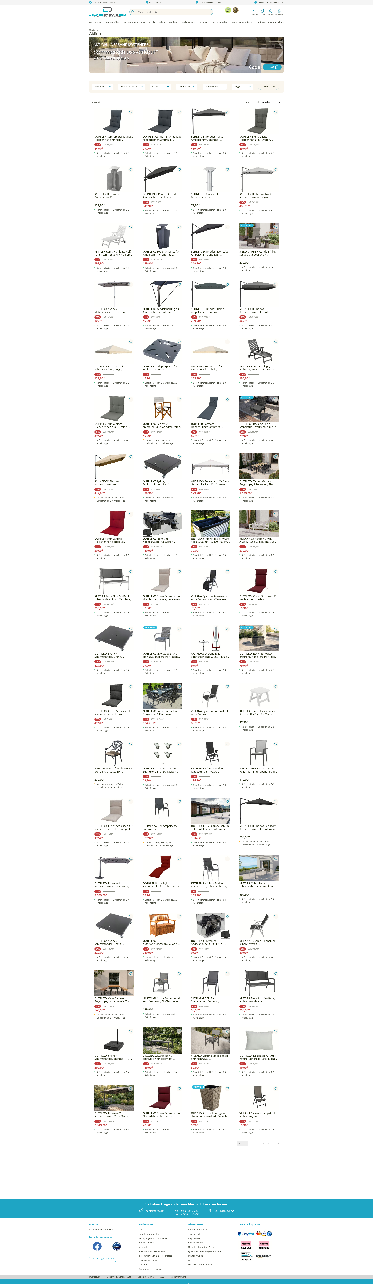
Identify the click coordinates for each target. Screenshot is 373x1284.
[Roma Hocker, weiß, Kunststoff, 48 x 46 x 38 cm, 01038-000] (259, 696)
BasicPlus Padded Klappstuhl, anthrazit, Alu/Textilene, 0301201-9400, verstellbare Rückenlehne (208, 770)
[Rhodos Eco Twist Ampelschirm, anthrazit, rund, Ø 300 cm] (259, 811)
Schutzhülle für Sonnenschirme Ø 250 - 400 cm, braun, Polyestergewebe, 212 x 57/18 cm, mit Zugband (210, 655)
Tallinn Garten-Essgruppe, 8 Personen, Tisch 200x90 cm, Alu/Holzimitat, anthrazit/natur (257, 483)
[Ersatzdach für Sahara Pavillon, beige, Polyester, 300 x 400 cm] (210, 351)
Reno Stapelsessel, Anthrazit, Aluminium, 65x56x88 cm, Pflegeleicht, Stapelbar (206, 1000)
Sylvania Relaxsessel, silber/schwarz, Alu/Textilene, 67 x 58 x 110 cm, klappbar (209, 598)
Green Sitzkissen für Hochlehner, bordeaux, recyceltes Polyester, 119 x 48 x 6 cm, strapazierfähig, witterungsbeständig (258, 598)
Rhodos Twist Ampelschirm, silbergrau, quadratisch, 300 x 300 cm (255, 196)
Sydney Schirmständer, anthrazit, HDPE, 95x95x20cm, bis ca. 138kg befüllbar (113, 1057)
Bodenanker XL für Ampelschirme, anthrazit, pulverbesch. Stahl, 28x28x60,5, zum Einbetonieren (162, 253)
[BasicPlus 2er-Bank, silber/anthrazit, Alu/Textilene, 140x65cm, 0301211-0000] (114, 581)
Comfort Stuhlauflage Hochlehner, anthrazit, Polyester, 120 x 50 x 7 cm (113, 138)
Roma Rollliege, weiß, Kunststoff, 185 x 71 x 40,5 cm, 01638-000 (113, 253)
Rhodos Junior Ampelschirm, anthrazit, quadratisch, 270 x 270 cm (207, 310)
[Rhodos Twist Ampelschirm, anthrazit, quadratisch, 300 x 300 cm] (210, 121)
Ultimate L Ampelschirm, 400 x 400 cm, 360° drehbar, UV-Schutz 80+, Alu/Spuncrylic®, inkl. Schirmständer (112, 885)
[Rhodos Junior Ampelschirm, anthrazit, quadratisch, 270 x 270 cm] (210, 294)
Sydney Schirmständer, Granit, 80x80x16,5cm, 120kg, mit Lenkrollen (109, 655)
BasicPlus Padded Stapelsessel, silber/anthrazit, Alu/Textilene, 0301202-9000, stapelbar (209, 885)
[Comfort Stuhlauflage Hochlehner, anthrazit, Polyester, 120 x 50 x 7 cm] (114, 121)
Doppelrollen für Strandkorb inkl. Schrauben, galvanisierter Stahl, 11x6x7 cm (162, 770)
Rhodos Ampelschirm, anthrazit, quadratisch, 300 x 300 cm (255, 310)
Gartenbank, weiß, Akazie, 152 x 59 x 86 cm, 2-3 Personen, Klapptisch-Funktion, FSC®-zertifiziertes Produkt (258, 540)
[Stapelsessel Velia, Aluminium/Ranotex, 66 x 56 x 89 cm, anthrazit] (259, 753)
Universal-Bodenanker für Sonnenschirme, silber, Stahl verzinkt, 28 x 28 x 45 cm (111, 196)
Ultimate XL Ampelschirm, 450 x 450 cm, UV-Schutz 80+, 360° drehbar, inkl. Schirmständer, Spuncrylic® (112, 1115)
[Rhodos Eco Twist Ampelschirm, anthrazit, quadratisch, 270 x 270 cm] (210, 236)
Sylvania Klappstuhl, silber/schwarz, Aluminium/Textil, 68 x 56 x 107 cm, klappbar (258, 942)
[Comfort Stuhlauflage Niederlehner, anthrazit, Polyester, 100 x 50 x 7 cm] (162, 121)
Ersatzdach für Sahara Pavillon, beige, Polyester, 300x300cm (110, 368)
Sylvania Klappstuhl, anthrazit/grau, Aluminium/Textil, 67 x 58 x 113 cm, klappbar (258, 1115)
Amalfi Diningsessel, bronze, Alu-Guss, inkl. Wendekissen (113, 770)
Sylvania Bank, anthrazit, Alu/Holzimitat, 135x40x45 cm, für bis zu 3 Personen (159, 1057)
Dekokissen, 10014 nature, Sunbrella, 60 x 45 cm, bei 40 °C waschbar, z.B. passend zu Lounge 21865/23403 (257, 1057)
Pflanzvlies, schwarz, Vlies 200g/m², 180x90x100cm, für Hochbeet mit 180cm (210, 540)
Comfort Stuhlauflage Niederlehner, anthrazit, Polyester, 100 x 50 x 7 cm (162, 138)
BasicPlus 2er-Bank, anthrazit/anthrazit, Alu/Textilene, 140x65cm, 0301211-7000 (257, 1000)
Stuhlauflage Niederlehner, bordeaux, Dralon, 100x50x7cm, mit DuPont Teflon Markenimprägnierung (109, 540)
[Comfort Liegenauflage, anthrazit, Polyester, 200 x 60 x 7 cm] (210, 408)
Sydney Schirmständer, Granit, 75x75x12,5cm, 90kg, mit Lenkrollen (109, 942)
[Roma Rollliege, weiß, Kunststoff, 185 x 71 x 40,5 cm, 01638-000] (114, 236)
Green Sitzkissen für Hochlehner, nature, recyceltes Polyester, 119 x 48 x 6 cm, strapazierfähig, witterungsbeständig (162, 598)
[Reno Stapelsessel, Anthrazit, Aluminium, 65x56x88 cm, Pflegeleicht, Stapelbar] (210, 983)
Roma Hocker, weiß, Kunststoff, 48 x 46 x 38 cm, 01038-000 (257, 713)
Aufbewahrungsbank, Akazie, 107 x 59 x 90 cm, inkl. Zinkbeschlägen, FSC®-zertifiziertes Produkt (160, 942)
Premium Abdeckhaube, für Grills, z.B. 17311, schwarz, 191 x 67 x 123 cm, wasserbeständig (209, 942)
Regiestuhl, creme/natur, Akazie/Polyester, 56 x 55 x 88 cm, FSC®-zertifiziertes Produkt (161, 425)
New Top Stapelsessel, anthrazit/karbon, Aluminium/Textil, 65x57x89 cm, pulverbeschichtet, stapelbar (162, 827)
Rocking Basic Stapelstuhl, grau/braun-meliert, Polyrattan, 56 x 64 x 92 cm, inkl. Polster (258, 425)
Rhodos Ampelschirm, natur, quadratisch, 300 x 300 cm (110, 483)
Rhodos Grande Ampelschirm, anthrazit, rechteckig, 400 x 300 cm (160, 196)
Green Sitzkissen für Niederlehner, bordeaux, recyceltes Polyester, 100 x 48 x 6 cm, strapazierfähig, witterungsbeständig (162, 1115)
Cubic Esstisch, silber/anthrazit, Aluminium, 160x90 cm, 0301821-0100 (256, 885)
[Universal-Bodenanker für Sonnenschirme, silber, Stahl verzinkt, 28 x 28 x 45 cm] (114, 179)
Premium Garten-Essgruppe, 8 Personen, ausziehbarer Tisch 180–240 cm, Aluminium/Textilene (162, 713)
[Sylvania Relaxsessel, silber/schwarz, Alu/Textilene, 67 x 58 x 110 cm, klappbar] (210, 581)
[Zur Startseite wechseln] (107, 12)
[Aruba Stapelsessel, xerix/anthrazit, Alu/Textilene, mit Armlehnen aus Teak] (162, 983)
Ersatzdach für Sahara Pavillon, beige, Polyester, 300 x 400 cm (206, 368)
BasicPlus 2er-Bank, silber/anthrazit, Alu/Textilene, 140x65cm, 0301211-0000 (112, 598)
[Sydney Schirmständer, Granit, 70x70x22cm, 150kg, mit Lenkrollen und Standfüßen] (162, 466)
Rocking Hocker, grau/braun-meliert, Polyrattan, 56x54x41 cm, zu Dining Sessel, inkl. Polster (258, 655)
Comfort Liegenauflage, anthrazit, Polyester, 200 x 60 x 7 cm (206, 425)
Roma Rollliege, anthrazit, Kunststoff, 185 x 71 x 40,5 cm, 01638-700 (258, 368)
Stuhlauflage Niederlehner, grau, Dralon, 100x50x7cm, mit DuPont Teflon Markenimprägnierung (113, 425)
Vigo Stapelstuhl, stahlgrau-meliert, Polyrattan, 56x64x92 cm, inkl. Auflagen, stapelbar (160, 655)
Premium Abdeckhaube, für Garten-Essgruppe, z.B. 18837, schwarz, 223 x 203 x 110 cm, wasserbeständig (162, 540)
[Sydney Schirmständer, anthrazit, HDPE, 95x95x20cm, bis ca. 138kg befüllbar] (114, 1040)
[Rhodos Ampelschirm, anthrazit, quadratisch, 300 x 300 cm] (259, 294)
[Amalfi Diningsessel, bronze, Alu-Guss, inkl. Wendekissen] (114, 753)
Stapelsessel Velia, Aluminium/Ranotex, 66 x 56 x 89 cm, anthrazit (258, 770)
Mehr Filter (268, 86)
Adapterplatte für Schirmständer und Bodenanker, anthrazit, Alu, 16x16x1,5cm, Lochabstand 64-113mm (161, 368)
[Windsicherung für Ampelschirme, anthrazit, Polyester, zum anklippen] (162, 294)
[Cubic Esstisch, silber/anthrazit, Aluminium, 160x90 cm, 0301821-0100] (259, 868)
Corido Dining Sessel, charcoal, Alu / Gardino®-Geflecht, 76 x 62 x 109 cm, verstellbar (257, 253)
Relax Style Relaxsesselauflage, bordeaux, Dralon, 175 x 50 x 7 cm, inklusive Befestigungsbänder (161, 885)
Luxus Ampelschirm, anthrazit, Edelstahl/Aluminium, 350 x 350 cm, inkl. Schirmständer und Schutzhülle (210, 827)
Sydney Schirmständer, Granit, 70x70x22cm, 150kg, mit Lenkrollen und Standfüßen (159, 483)
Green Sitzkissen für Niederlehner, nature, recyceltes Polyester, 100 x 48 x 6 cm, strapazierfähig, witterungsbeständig (113, 827)
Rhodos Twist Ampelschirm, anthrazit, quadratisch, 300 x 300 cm (207, 138)
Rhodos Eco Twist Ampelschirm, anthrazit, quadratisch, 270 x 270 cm (209, 253)
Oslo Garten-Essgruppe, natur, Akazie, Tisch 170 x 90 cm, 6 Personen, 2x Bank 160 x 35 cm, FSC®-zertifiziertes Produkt (113, 1000)
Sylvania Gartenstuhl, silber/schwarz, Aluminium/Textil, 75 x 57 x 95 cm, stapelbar (209, 713)
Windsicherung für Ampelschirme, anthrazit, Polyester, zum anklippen (161, 310)
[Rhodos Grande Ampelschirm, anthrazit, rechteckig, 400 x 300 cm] (162, 179)
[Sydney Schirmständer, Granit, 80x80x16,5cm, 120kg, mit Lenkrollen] (114, 638)
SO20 (270, 67)
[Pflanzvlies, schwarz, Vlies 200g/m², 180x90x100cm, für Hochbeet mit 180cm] (210, 523)
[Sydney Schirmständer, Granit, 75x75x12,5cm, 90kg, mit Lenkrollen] (114, 925)
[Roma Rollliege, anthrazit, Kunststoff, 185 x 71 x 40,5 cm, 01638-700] (259, 351)
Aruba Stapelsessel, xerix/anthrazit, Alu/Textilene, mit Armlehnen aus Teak (162, 1000)
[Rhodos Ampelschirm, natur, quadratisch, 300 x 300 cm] (114, 466)
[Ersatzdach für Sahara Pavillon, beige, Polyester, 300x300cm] (114, 351)
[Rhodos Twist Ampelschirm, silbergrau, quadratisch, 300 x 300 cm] (259, 179)
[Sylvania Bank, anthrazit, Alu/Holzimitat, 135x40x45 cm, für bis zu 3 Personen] (162, 1040)
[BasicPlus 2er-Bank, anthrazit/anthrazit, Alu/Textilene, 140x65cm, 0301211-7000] (259, 983)
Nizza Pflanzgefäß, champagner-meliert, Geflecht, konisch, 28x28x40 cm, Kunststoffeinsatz (209, 1115)
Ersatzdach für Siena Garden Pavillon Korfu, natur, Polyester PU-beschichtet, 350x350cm (210, 483)
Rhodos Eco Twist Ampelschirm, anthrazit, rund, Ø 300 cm (258, 827)
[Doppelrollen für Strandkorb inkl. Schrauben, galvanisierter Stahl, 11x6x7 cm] (162, 753)
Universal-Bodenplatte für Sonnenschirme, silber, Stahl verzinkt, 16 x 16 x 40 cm (208, 196)
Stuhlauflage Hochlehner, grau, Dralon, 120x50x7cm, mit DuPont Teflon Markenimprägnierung (258, 138)
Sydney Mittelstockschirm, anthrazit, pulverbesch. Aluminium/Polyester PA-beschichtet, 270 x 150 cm (111, 310)
